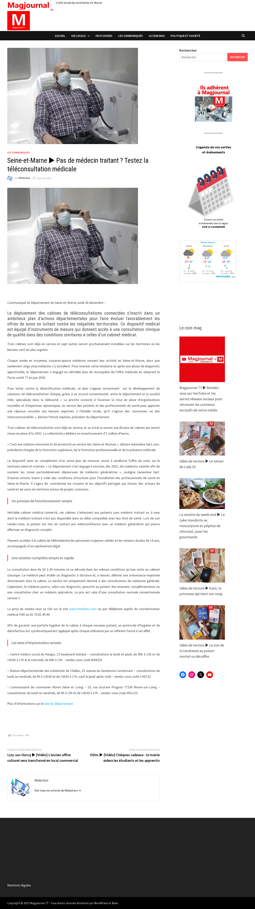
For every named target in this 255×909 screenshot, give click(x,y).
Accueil (60, 36)
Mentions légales (19, 885)
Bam (115, 903)
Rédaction (24, 178)
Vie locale (78, 36)
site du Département (58, 703)
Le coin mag (157, 36)
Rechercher (188, 50)
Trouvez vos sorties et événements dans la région (213, 223)
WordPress (101, 903)
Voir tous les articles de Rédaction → (58, 790)
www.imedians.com (83, 609)
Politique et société (185, 36)
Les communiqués (130, 36)
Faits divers (104, 36)
